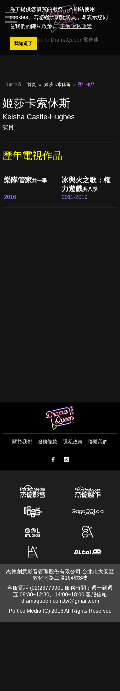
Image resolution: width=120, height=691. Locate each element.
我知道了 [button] (23, 43)
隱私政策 (73, 441)
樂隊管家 (25, 180)
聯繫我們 (98, 441)
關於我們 (22, 441)
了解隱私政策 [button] (76, 26)
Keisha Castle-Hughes (38, 117)
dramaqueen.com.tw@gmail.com (60, 601)
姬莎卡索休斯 (57, 84)
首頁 (31, 84)
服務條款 (47, 441)
